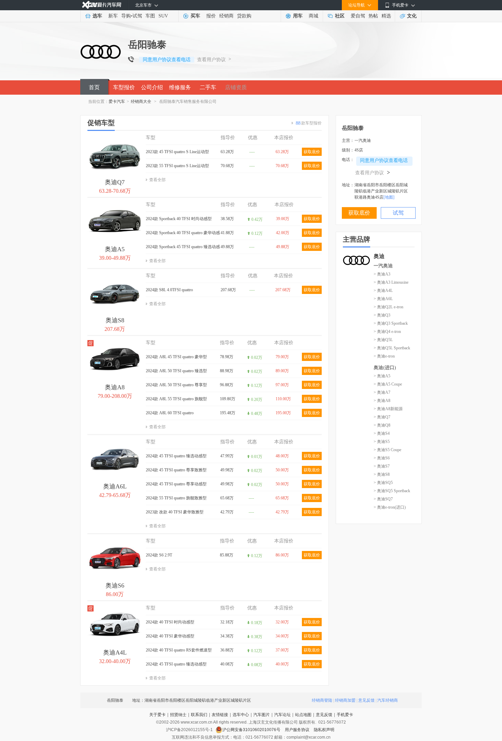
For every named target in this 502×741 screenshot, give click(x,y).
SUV (163, 15)
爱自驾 (358, 15)
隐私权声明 (324, 729)
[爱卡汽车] (101, 5)
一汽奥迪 (383, 265)
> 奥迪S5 (382, 441)
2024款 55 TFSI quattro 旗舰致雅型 (176, 498)
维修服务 (180, 87)
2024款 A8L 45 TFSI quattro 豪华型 (176, 356)
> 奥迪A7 (382, 392)
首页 (94, 87)
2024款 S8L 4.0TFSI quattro (169, 289)
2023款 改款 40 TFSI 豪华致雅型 (175, 512)
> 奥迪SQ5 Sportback (392, 490)
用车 (298, 15)
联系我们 (199, 714)
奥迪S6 (115, 585)
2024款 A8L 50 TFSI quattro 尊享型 (176, 384)
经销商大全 (141, 101)
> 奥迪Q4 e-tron (387, 331)
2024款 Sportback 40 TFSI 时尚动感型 (179, 218)
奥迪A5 (115, 249)
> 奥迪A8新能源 (388, 408)
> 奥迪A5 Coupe (388, 384)
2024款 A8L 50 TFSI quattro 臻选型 (176, 370)
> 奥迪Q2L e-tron (388, 307)
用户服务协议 (297, 729)
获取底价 (312, 151)
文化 (412, 15)
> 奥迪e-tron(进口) (390, 507)
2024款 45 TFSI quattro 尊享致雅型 (176, 470)
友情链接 (220, 714)
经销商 (226, 15)
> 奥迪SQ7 (383, 499)
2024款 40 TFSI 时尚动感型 (170, 622)
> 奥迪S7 (382, 466)
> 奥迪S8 (382, 474)
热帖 (373, 15)
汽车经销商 (387, 700)
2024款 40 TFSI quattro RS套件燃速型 (179, 650)
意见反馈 (366, 700)
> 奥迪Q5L (383, 339)
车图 (150, 15)
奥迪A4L (115, 652)
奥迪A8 (115, 387)
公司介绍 (152, 87)
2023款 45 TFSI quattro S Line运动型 (177, 151)
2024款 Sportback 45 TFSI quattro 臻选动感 (183, 246)
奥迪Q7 (115, 182)
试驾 (137, 15)
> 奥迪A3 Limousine (391, 282)
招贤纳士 (178, 714)
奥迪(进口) (385, 367)
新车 (113, 15)
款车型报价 (309, 123)
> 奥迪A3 (382, 274)
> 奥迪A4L (383, 290)
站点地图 (303, 714)
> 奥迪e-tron (384, 356)
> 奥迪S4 (382, 433)
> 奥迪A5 (382, 376)
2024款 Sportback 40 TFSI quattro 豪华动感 (183, 232)
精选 (386, 15)
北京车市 (143, 5)
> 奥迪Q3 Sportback (391, 323)
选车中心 (241, 714)
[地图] (389, 197)
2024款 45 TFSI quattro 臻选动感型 (176, 456)
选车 (97, 15)
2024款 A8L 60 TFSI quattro (170, 412)
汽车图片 (261, 714)
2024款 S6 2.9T (159, 555)
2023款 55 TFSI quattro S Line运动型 (177, 165)
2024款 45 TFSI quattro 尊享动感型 (176, 484)
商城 (313, 15)
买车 (195, 15)
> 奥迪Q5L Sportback (392, 348)
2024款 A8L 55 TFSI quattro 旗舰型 (176, 398)
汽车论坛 (282, 714)
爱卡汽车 (117, 101)
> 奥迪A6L (383, 298)
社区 (340, 15)
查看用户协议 (211, 59)
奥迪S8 (115, 320)
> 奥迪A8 (382, 400)
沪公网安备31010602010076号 (251, 729)
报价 (211, 15)
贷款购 (244, 15)
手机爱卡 (345, 714)
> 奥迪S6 (382, 458)
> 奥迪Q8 (382, 425)
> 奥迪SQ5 (383, 482)
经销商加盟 (345, 700)
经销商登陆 (322, 700)
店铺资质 (236, 87)
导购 (126, 15)
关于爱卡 (157, 714)
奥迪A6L (115, 486)
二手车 (208, 87)
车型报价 (124, 87)
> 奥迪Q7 (382, 417)
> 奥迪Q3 (382, 315)
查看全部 (157, 179)
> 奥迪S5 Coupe (387, 449)
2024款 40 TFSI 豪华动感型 (170, 636)
